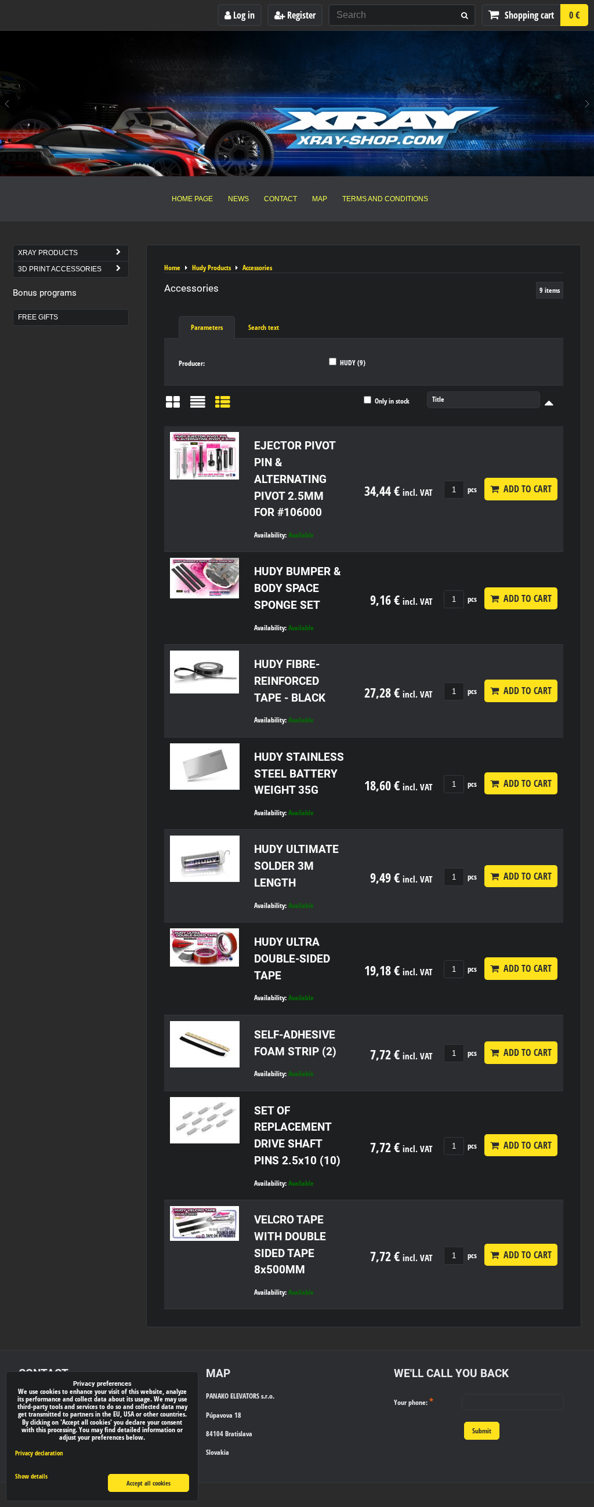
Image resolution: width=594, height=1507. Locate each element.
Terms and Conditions (385, 198)
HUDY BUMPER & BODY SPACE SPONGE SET (297, 588)
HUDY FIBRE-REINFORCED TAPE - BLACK (289, 681)
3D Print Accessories (60, 269)
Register (300, 15)
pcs (471, 489)
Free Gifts (38, 317)
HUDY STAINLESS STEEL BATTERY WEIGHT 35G (299, 773)
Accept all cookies (148, 1483)
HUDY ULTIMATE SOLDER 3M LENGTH (296, 866)
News (238, 198)
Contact (280, 198)
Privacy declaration (39, 1452)
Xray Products (48, 252)
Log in (243, 15)
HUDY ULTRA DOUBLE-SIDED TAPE (292, 958)
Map (319, 198)
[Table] (222, 406)
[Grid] (173, 406)
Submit (481, 1430)
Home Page (192, 198)
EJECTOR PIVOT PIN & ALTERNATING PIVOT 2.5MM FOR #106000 (294, 479)
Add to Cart (525, 488)
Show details (31, 1476)
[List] (198, 406)
